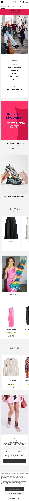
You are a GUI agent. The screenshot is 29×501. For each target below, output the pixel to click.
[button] (14, 468)
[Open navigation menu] (2, 2)
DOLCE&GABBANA (14, 61)
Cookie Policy (13, 482)
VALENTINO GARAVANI (14, 89)
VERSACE (15, 64)
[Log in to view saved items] (23, 2)
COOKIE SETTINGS (14, 498)
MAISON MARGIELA (14, 67)
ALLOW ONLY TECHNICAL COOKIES (14, 493)
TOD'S (14, 86)
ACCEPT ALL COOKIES (14, 489)
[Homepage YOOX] (14, 2)
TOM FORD (14, 83)
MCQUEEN (14, 70)
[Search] (20, 2)
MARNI (14, 73)
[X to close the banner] (27, 473)
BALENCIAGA (14, 76)
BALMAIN (15, 80)
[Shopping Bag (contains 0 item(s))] (27, 2)
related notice (13, 457)
